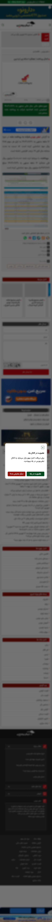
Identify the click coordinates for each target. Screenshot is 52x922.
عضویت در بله (35, 473)
